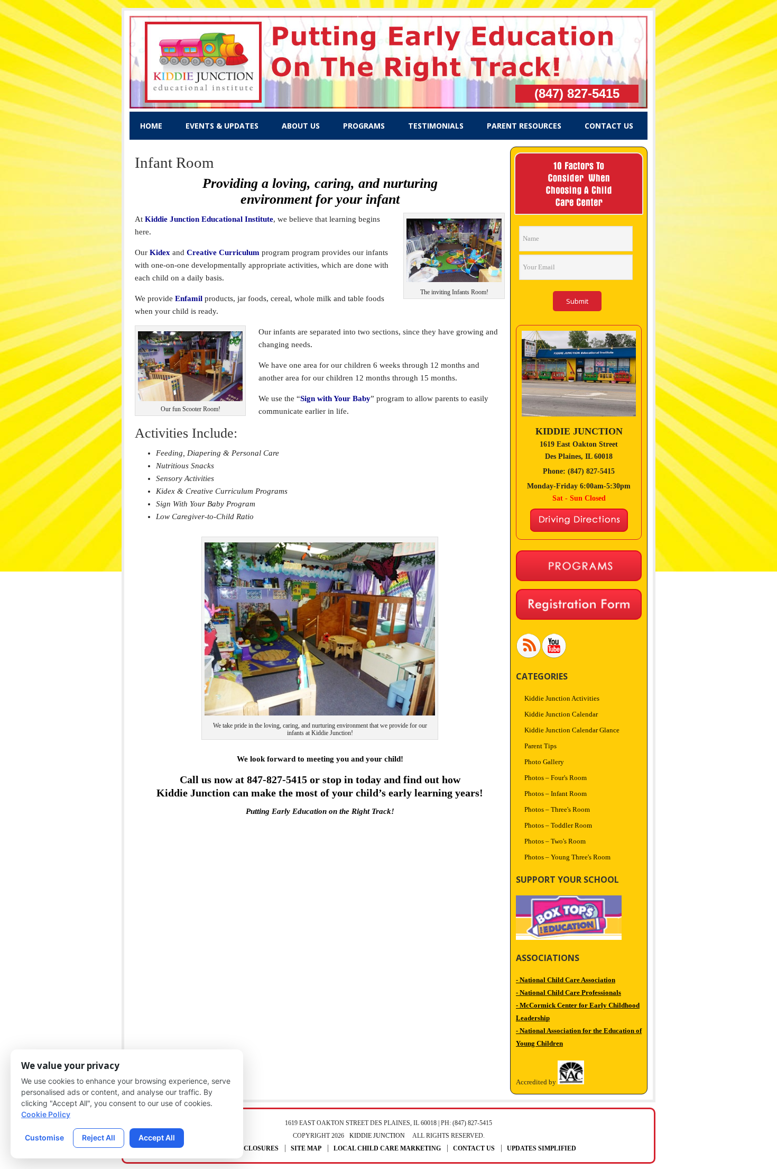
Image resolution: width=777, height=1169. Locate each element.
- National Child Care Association (565, 980)
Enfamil (188, 298)
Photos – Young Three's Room (567, 857)
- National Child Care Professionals (568, 992)
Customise (44, 1137)
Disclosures (256, 1148)
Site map (306, 1148)
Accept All (156, 1137)
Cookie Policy (45, 1114)
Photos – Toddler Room (558, 825)
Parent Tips (540, 746)
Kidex (161, 252)
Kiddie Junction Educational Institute (209, 219)
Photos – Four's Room (555, 778)
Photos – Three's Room (557, 809)
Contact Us (474, 1148)
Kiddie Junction (377, 1135)
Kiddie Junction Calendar (561, 714)
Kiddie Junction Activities (561, 698)
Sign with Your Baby (335, 398)
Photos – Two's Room (555, 841)
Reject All (98, 1137)
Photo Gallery (544, 762)
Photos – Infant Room (555, 794)
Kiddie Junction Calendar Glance (571, 730)
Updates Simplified (541, 1148)
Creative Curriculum (223, 252)
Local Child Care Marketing (387, 1148)
